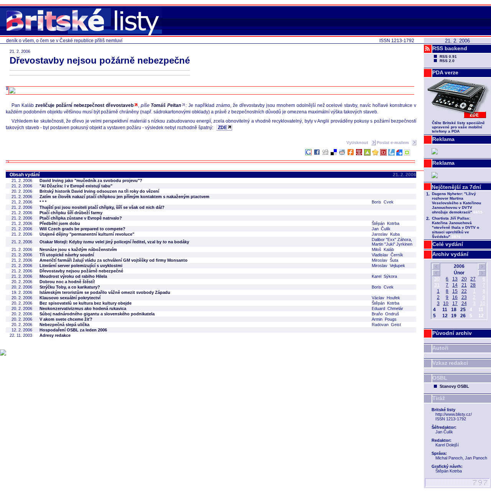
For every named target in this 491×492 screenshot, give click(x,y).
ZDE (222, 127)
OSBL (439, 378)
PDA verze (445, 72)
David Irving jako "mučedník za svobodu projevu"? (91, 180)
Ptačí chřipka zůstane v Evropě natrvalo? (81, 218)
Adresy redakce (55, 335)
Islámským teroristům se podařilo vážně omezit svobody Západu (105, 292)
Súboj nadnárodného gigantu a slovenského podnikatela (97, 314)
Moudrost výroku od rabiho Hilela (73, 276)
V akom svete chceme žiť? (66, 319)
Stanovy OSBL (454, 386)
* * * (43, 202)
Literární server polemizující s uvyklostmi (81, 265)
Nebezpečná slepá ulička (64, 324)
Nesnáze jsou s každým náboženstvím (78, 249)
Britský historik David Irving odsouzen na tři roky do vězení (99, 191)
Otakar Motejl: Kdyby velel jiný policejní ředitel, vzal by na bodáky (114, 241)
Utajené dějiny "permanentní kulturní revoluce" (87, 234)
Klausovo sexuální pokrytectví (70, 297)
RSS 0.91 (448, 56)
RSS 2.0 (447, 61)
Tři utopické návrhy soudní (67, 255)
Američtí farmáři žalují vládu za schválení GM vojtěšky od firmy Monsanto (114, 260)
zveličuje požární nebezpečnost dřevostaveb (84, 105)
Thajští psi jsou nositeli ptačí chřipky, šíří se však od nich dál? (102, 207)
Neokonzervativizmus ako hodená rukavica (83, 308)
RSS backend (449, 48)
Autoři (440, 348)
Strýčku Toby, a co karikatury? (70, 287)
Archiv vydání (450, 254)
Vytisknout (357, 142)
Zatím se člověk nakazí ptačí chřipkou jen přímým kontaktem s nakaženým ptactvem (124, 196)
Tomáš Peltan (166, 105)
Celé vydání (447, 244)
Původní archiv (452, 333)
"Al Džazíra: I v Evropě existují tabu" (76, 186)
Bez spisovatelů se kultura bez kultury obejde (86, 303)
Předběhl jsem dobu (60, 223)
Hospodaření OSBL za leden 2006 (73, 330)
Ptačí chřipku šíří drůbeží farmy (71, 212)
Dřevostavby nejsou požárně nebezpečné (81, 271)
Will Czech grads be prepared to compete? (82, 228)
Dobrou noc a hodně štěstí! (67, 281)
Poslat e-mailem (393, 142)
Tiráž (438, 398)
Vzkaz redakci (450, 363)
